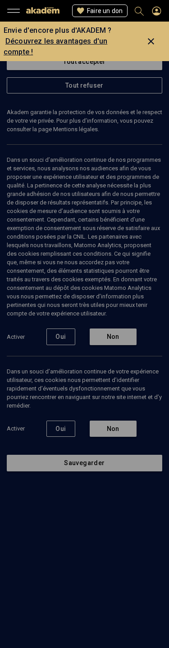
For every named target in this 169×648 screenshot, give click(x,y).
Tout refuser (84, 85)
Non (113, 336)
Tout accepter (84, 61)
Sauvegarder (84, 462)
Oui (60, 336)
